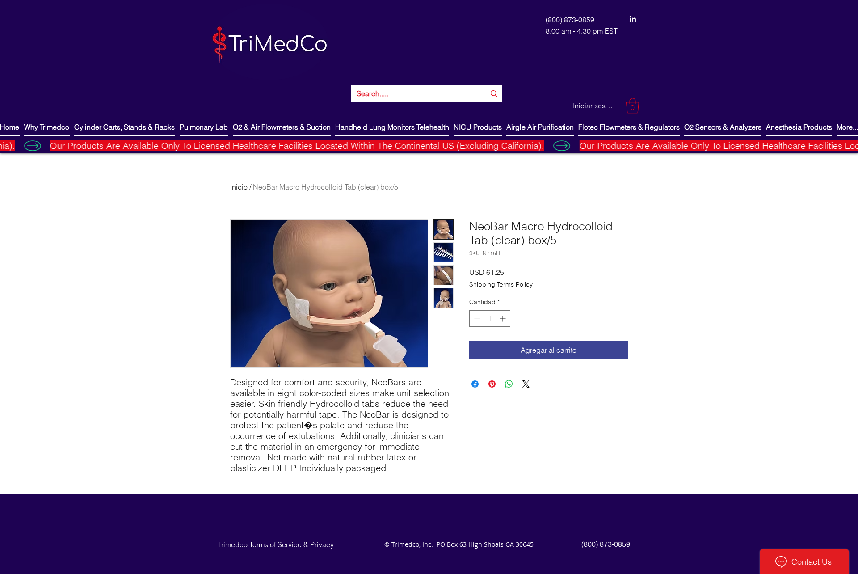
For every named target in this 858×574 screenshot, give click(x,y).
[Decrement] (476, 318)
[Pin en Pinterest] (492, 384)
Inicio (239, 186)
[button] (632, 106)
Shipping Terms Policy (501, 284)
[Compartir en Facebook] (475, 384)
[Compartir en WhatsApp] (509, 384)
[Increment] (503, 318)
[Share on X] (526, 384)
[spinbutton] (490, 318)
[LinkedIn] (632, 18)
